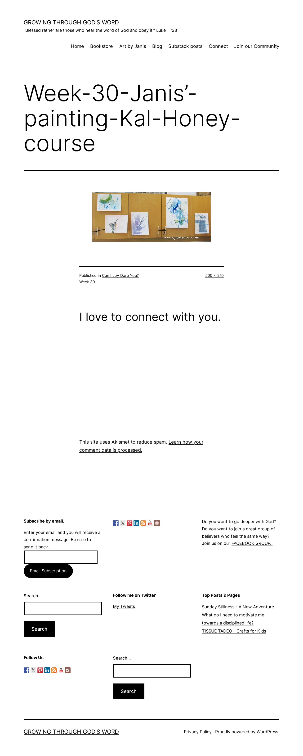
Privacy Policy (198, 731)
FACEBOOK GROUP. (252, 543)
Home (77, 46)
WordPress (267, 731)
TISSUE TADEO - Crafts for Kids (234, 630)
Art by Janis (132, 46)
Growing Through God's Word (71, 22)
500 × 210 (214, 275)
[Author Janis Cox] (116, 523)
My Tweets (124, 606)
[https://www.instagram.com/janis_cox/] (157, 523)
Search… (33, 595)
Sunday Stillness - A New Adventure (238, 606)
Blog (157, 46)
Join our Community (256, 46)
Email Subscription (48, 570)
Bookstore (101, 46)
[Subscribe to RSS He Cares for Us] (143, 523)
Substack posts (185, 46)
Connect (218, 46)
